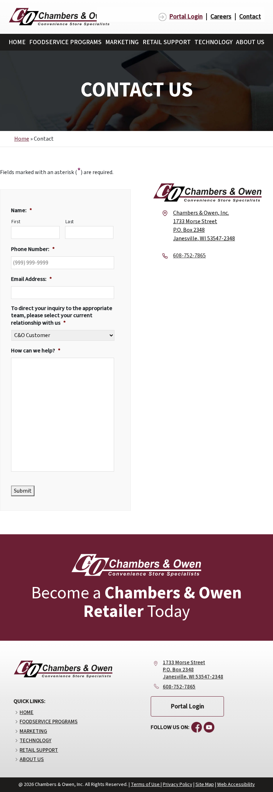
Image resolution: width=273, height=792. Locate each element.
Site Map (205, 784)
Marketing (122, 42)
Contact (250, 16)
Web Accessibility (236, 784)
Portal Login (186, 16)
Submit (23, 491)
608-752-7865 (179, 687)
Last (69, 222)
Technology (213, 42)
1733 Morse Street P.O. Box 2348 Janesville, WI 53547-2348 (193, 670)
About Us (250, 42)
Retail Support (167, 42)
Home (17, 42)
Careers (220, 16)
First (15, 222)
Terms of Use (146, 784)
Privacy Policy (177, 784)
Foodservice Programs (65, 42)
